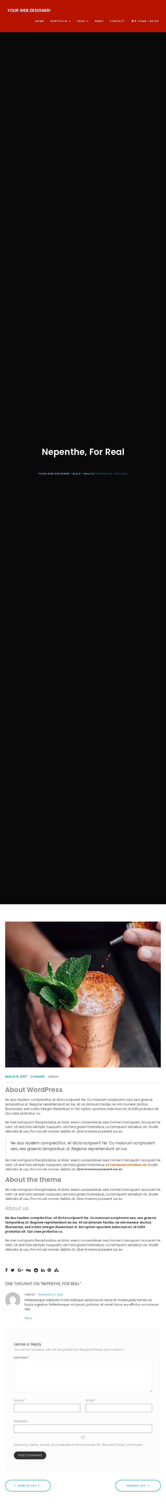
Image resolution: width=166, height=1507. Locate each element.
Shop (81, 21)
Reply (28, 1318)
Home (39, 21)
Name (20, 1400)
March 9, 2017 (16, 1076)
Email (91, 1400)
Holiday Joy (136, 1485)
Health (39, 1076)
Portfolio (59, 21)
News (99, 21)
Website (20, 1421)
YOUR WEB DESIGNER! (29, 10)
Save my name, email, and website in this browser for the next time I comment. (78, 1444)
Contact (117, 21)
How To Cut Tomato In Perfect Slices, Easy (34, 1485)
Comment (22, 1357)
